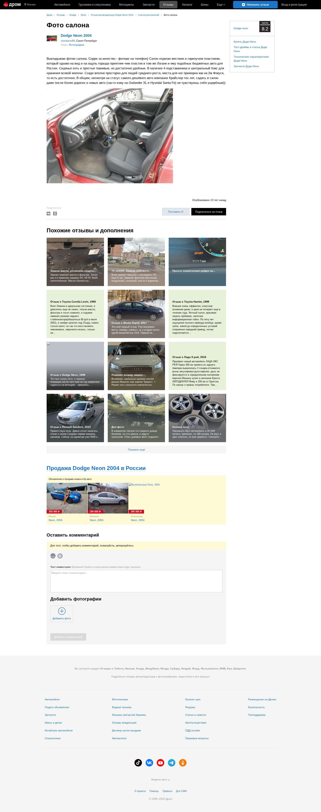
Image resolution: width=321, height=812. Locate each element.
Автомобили (62, 4)
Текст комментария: (95, 567)
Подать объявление (57, 707)
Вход (294, 4)
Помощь (154, 791)
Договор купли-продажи (126, 730)
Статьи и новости (195, 714)
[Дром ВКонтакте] (149, 762)
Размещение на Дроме (262, 699)
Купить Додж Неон (245, 41)
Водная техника (121, 707)
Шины (204, 4)
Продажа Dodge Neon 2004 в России (96, 468)
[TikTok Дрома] (138, 762)
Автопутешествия (195, 722)
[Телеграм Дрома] (171, 762)
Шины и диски (53, 722)
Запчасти (149, 4)
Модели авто (159, 779)
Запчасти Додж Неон (246, 66)
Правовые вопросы (197, 738)
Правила (167, 791)
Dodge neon (241, 28)
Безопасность (256, 707)
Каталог (187, 4)
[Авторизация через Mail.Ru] (60, 555)
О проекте (140, 791)
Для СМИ (181, 791)
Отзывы (168, 4)
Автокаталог (119, 738)
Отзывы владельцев (124, 722)
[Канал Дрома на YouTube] (160, 762)
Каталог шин (192, 699)
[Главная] (12, 4)
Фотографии (76, 44)
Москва (31, 4)
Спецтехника (53, 738)
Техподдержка (256, 714)
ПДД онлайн (192, 730)
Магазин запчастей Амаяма (129, 714)
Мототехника (120, 699)
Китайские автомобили (59, 730)
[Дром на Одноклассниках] (183, 762)
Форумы (190, 707)
